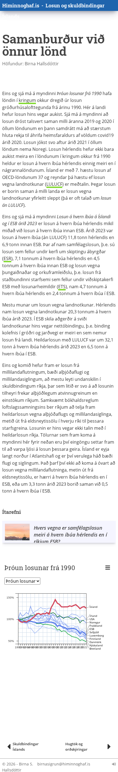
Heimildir (84, 27)
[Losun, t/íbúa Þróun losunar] (22, 581)
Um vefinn (107, 27)
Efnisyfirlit (61, 27)
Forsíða (39, 27)
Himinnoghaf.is (20, 5)
